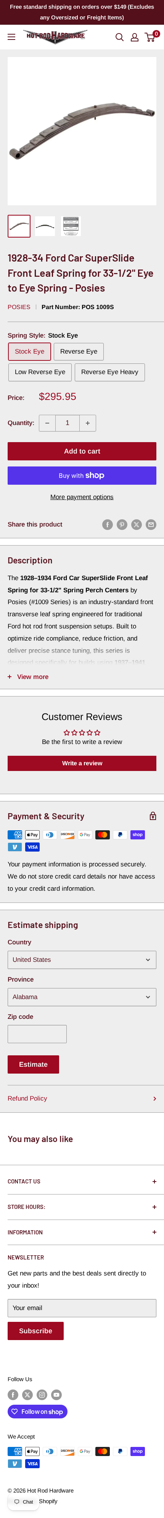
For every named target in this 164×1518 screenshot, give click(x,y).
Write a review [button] (82, 763)
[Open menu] (11, 37)
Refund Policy (27, 1098)
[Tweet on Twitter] (136, 525)
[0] (150, 37)
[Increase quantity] (88, 423)
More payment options (82, 497)
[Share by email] (151, 525)
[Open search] (120, 37)
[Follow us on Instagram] (42, 1394)
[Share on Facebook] (107, 525)
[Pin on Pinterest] (122, 525)
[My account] (134, 37)
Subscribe (35, 1331)
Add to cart (82, 451)
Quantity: (21, 423)
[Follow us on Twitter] (27, 1394)
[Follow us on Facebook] (13, 1394)
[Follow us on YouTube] (56, 1394)
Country (19, 942)
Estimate (33, 1064)
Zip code (20, 1016)
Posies (19, 307)
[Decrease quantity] (47, 423)
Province (21, 979)
